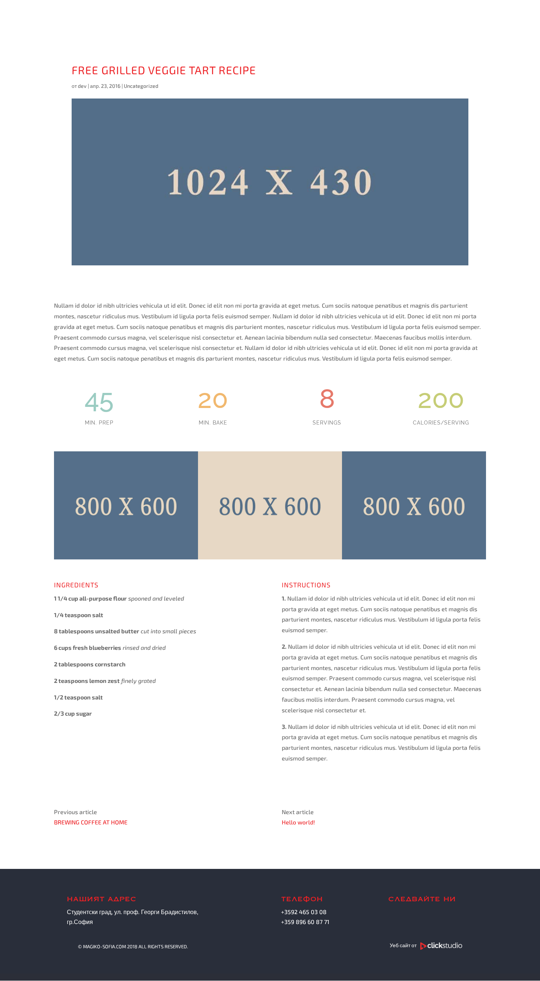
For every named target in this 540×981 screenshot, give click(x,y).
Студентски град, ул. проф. (103, 911)
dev (82, 86)
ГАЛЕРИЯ (373, 21)
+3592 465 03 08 (304, 911)
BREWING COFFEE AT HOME (90, 822)
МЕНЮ (328, 21)
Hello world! (298, 822)
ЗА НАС (292, 21)
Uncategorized (141, 86)
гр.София (80, 921)
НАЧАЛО (253, 21)
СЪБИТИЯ (418, 21)
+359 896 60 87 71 (305, 921)
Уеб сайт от (404, 945)
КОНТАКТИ (466, 21)
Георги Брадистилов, (169, 911)
